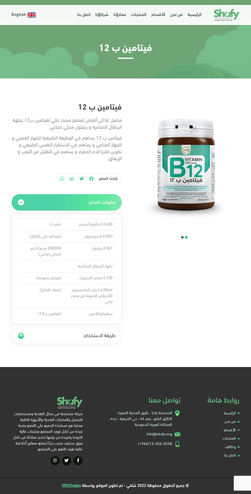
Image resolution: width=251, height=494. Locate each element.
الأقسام (158, 15)
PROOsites (71, 486)
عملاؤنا (119, 15)
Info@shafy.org (159, 434)
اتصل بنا (83, 15)
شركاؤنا (102, 15)
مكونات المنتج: (101, 202)
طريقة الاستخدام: (99, 335)
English (19, 15)
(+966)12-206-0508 (155, 444)
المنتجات (138, 15)
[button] (186, 237)
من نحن (176, 15)
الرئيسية (194, 15)
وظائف (230, 447)
